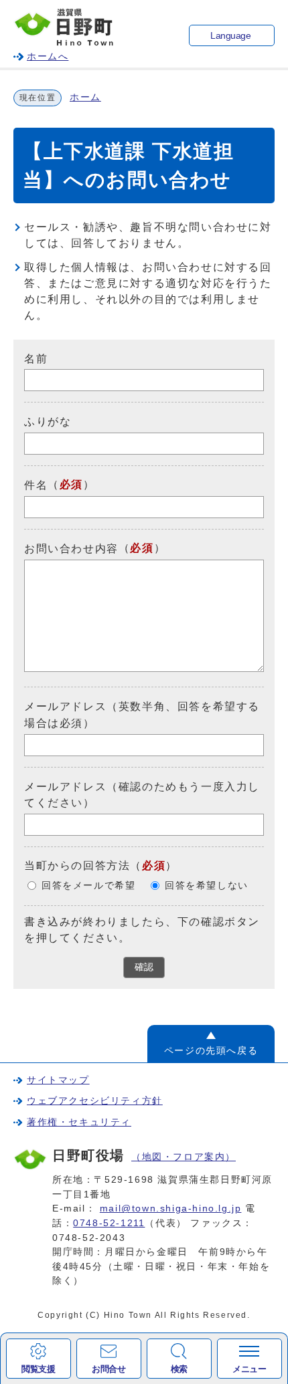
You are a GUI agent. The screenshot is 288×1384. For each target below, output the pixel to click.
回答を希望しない (206, 886)
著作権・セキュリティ (79, 1122)
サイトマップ (58, 1079)
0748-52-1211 (109, 1223)
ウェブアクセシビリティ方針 (95, 1100)
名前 (36, 358)
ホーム (85, 97)
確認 (144, 967)
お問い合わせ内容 (71, 548)
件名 (36, 485)
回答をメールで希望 (88, 886)
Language (230, 36)
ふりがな (47, 421)
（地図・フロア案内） (183, 1156)
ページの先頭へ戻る (211, 1050)
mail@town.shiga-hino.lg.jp (171, 1208)
